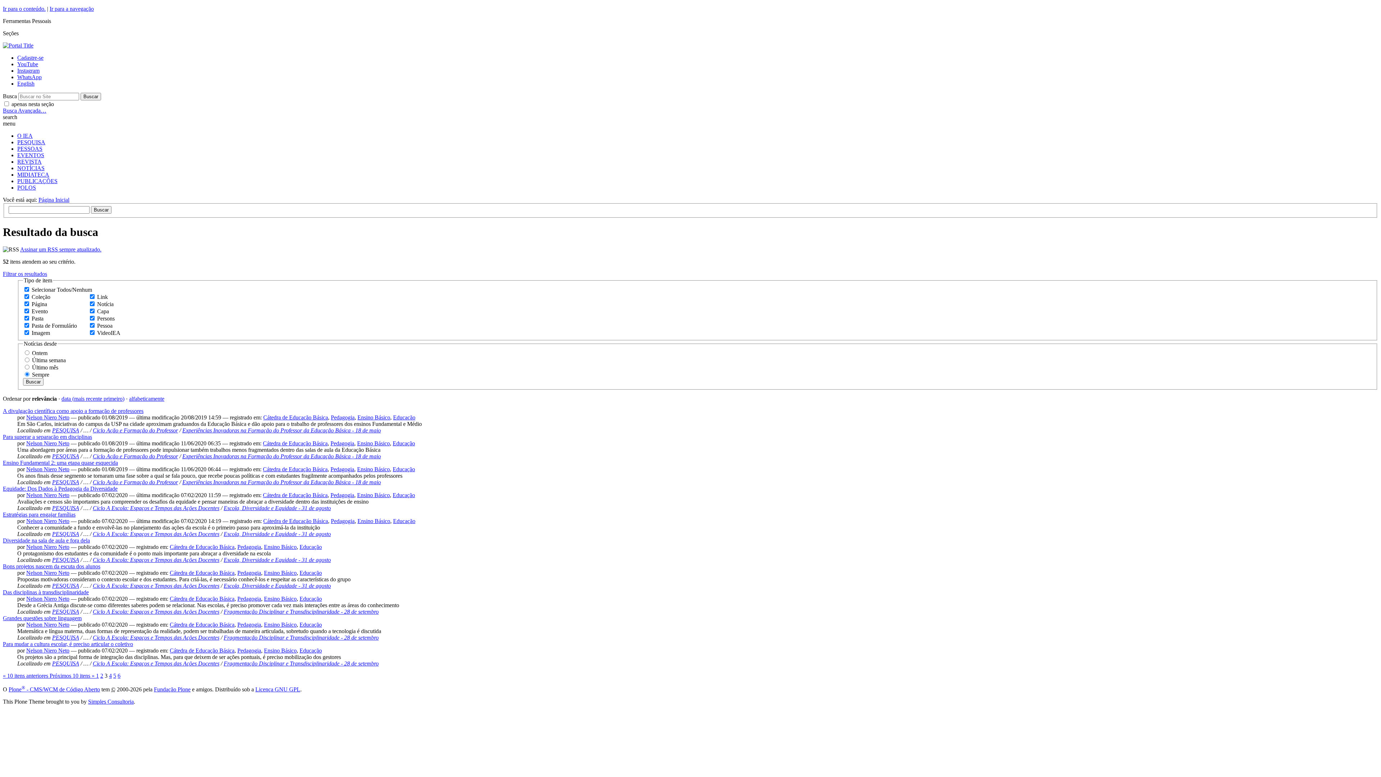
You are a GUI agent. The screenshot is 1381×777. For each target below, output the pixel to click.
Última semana (49, 360)
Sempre (40, 375)
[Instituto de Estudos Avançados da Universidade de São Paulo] (18, 45)
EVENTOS (30, 155)
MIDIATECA (33, 175)
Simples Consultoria (111, 702)
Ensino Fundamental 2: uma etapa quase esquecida (60, 463)
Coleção (41, 297)
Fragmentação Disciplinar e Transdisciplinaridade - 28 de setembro (301, 612)
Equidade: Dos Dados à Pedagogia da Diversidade (60, 489)
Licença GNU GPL (277, 689)
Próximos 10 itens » (73, 676)
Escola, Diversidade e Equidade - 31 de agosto (277, 508)
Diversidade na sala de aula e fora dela (46, 540)
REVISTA (29, 162)
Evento (40, 311)
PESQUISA (31, 142)
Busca (10, 96)
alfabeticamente (146, 399)
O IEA (25, 136)
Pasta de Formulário (54, 326)
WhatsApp (29, 77)
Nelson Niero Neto (47, 417)
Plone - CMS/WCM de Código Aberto (54, 689)
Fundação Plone (172, 689)
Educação (404, 417)
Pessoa (105, 326)
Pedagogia (343, 417)
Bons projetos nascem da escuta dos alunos (51, 566)
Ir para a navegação (72, 9)
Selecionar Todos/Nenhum (62, 290)
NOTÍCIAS (31, 168)
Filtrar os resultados (25, 274)
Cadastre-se (30, 58)
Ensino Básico (373, 417)
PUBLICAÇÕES (37, 181)
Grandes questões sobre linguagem (42, 618)
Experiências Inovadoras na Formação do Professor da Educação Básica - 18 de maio (281, 430)
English (26, 84)
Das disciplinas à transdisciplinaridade (46, 592)
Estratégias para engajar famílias (39, 515)
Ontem (39, 353)
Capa (103, 311)
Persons (106, 318)
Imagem (41, 333)
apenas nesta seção (33, 104)
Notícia (105, 304)
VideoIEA (108, 333)
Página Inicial (53, 200)
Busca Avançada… (24, 111)
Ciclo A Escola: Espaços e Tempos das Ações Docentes (156, 508)
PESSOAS (29, 149)
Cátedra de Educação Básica (295, 417)
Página (39, 304)
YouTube (27, 64)
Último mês (45, 367)
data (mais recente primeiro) (92, 399)
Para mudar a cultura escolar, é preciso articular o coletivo (68, 644)
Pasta (38, 318)
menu (9, 124)
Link (102, 297)
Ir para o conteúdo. (24, 9)
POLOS (26, 188)
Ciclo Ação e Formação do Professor (135, 430)
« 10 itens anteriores (26, 676)
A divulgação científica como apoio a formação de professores (73, 411)
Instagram (28, 71)
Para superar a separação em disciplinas (47, 437)
